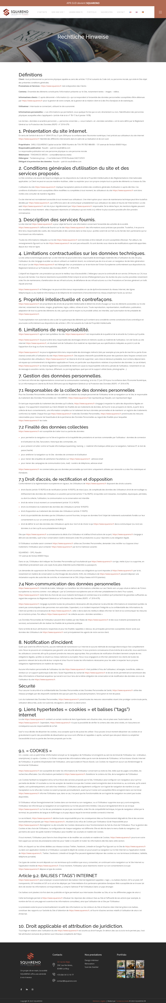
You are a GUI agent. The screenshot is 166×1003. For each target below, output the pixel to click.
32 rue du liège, (63, 962)
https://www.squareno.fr (51, 86)
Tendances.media (122, 1001)
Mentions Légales (99, 1001)
